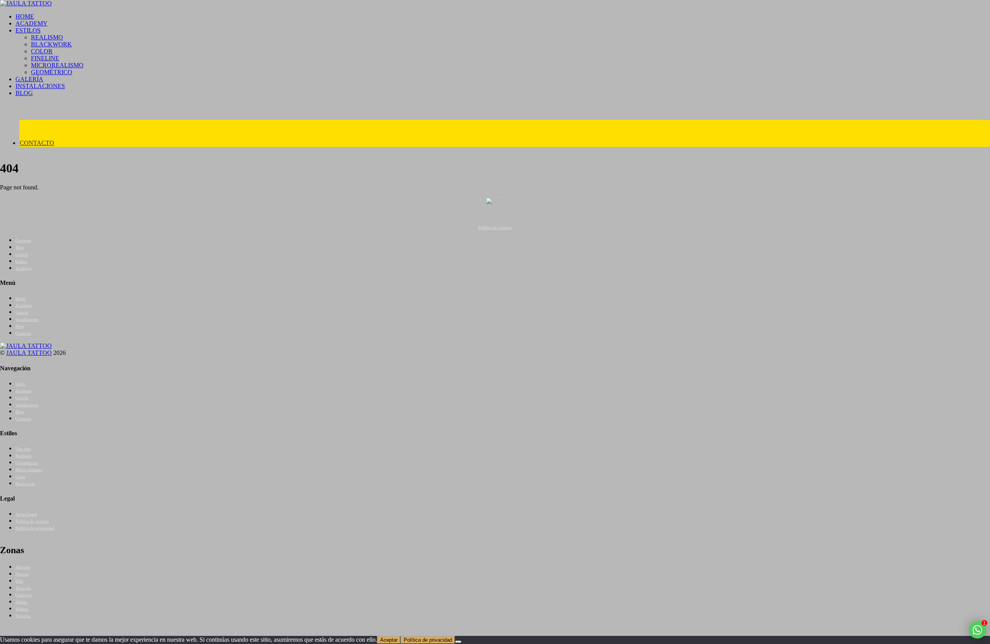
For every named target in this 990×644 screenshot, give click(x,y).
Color (20, 476)
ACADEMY (31, 23)
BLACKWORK (51, 44)
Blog (19, 247)
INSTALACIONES (40, 86)
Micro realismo (29, 469)
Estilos (21, 261)
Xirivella (23, 588)
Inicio (20, 298)
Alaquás (22, 567)
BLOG (24, 93)
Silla (19, 581)
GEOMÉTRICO (51, 72)
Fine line (23, 448)
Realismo (23, 455)
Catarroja (23, 595)
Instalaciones (26, 319)
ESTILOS (28, 30)
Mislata (21, 609)
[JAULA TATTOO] (26, 3)
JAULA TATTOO (29, 352)
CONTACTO (37, 143)
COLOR (42, 51)
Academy (23, 268)
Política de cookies (32, 521)
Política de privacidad (34, 528)
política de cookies (495, 227)
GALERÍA (29, 79)
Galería (21, 254)
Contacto (23, 240)
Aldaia (21, 602)
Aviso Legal (26, 514)
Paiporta (22, 615)
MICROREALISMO (57, 65)
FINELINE (45, 58)
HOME (24, 16)
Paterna (22, 574)
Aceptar (389, 640)
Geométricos (26, 462)
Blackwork (25, 483)
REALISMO (47, 37)
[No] (458, 642)
